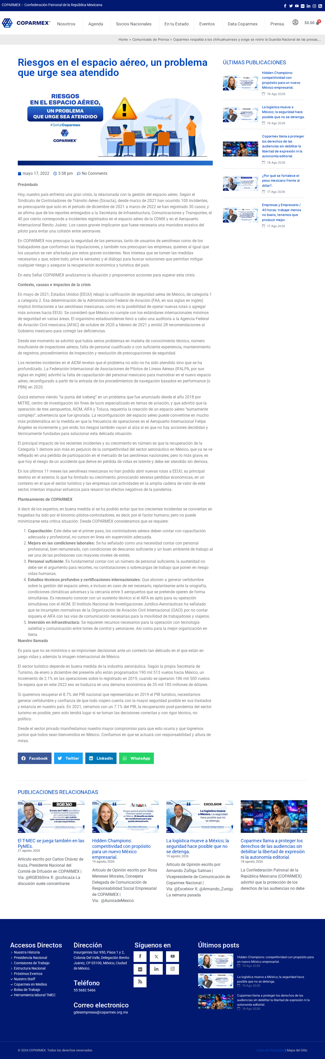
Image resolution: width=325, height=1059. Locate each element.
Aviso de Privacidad (271, 1050)
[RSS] (140, 982)
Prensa (277, 23)
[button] (35, 758)
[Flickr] (140, 969)
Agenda (95, 23)
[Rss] (320, 5)
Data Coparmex (242, 23)
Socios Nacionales (134, 23)
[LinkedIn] (308, 5)
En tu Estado (177, 23)
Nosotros (66, 23)
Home (123, 39)
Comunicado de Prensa (150, 39)
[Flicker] (302, 5)
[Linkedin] (156, 969)
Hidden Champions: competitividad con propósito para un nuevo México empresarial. (121, 849)
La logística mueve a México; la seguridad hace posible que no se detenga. (197, 846)
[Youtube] (297, 5)
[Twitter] (291, 5)
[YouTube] (172, 956)
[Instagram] (314, 5)
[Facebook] (285, 5)
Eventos (207, 23)
